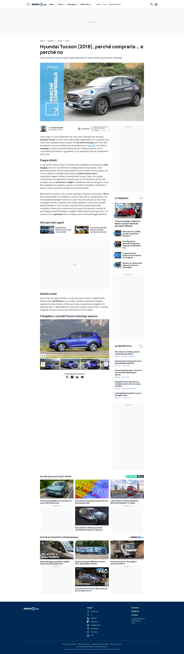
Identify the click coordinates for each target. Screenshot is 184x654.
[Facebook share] (67, 377)
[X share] (72, 377)
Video (98, 4)
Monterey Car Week (129, 388)
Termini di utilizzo (115, 644)
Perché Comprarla (128, 356)
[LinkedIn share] (77, 377)
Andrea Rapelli (56, 128)
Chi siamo (135, 608)
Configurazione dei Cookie (100, 644)
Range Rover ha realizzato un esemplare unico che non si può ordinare (128, 384)
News (51, 4)
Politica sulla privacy (69, 644)
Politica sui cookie (83, 644)
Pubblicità (135, 611)
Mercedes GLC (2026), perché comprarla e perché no (127, 353)
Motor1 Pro (85, 4)
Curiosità (126, 398)
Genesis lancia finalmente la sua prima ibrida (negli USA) (128, 362)
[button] (43, 364)
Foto (105, 4)
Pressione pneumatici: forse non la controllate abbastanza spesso (128, 372)
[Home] (39, 4)
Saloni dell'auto (115, 4)
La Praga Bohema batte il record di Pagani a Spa (128, 394)
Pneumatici (126, 377)
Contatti (134, 615)
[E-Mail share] (82, 377)
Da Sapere (72, 4)
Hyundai (51, 41)
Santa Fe (91, 145)
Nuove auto (126, 366)
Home (42, 41)
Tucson (59, 41)
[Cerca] (151, 4)
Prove (60, 4)
